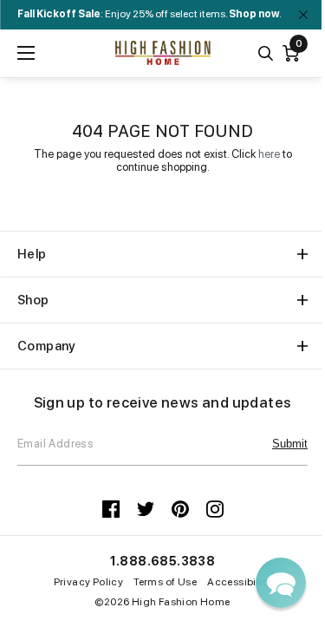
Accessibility (239, 582)
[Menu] (26, 53)
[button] (281, 583)
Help (32, 254)
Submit (290, 443)
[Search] (265, 53)
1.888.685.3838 (163, 561)
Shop (33, 300)
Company (46, 346)
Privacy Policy (89, 582)
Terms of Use (165, 582)
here (269, 153)
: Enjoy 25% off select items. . (149, 14)
